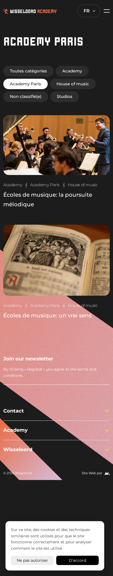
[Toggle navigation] (105, 10)
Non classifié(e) (25, 96)
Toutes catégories (28, 71)
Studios (64, 96)
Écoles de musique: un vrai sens (47, 315)
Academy (72, 71)
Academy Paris (25, 83)
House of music (72, 83)
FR (87, 10)
